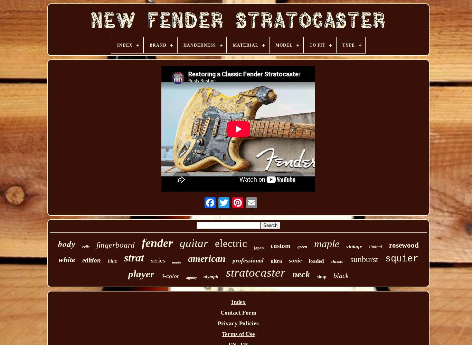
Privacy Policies (238, 323)
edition (91, 260)
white (66, 259)
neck (301, 274)
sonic (295, 260)
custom (281, 245)
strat (134, 257)
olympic (211, 276)
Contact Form (238, 312)
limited (375, 246)
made (176, 262)
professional (248, 260)
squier (401, 259)
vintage (354, 246)
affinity (191, 278)
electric (231, 243)
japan (259, 248)
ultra (276, 261)
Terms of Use (238, 334)
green (302, 247)
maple (326, 243)
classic (337, 261)
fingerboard (115, 245)
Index (238, 302)
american (207, 258)
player (141, 273)
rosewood (404, 245)
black (341, 275)
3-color (170, 275)
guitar (194, 243)
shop (322, 276)
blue (112, 261)
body (66, 244)
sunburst (364, 259)
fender (157, 243)
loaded (316, 261)
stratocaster (255, 272)
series (158, 260)
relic (85, 247)
